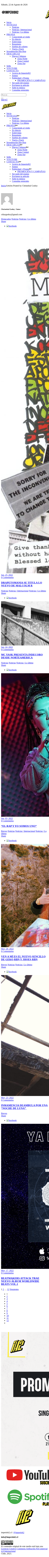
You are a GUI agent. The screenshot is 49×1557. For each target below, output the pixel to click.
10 (8, 1316)
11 (8, 1318)
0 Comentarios (7, 577)
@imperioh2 (18, 1532)
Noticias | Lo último (27, 219)
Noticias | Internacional (18, 591)
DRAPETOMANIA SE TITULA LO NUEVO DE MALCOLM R (21, 584)
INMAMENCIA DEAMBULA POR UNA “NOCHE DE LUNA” (24, 1107)
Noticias (15, 219)
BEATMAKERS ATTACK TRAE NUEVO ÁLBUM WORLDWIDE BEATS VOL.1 (20, 1281)
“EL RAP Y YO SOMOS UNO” (19, 826)
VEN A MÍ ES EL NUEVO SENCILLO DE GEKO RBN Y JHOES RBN (23, 958)
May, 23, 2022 (7, 1098)
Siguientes (14, 1289)
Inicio (3, 186)
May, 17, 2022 (7, 1270)
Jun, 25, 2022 (7, 575)
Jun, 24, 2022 (7, 647)
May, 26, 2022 (7, 949)
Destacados (6, 219)
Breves (4, 831)
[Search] (2, 98)
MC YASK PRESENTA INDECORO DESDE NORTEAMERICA (22, 656)
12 (8, 1289)
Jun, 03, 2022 (7, 818)
